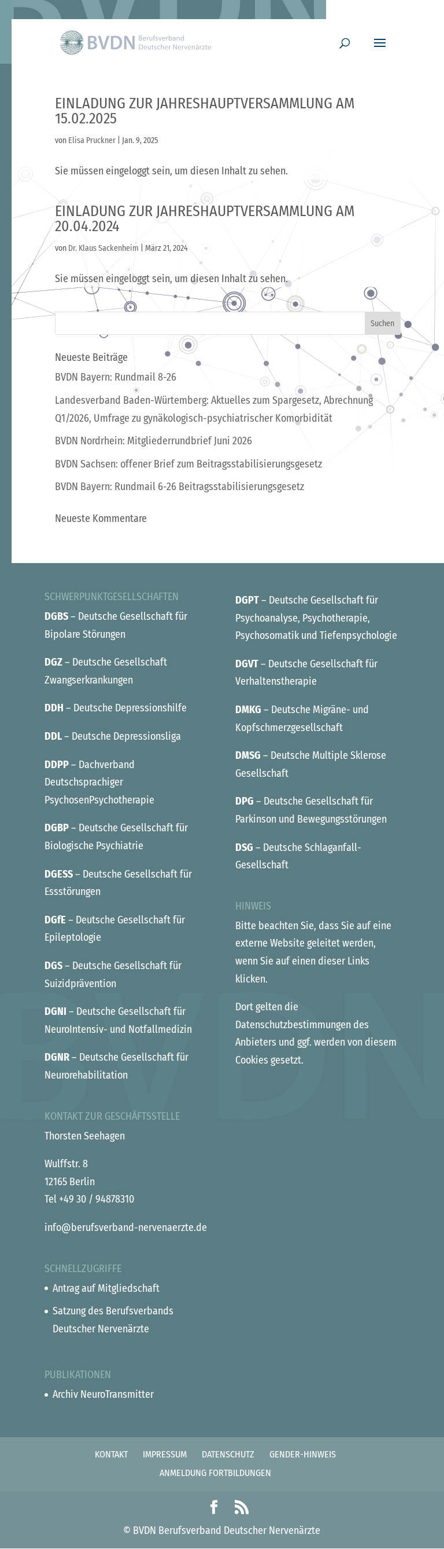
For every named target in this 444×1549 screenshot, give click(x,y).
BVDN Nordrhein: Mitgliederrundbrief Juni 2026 (153, 440)
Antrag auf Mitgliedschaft (106, 1288)
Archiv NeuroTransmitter (103, 1394)
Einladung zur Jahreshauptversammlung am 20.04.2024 (204, 218)
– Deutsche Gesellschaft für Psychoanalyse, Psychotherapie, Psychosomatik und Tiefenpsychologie (316, 618)
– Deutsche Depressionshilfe (116, 708)
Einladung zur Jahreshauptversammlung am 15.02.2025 (204, 110)
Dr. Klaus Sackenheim (103, 248)
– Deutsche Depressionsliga (113, 736)
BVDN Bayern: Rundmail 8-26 (115, 377)
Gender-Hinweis (302, 1454)
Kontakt (111, 1454)
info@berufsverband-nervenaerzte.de (126, 1227)
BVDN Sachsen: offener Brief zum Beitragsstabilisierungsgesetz (188, 464)
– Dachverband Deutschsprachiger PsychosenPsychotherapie (99, 782)
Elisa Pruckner (92, 140)
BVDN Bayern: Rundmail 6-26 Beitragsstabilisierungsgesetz (179, 486)
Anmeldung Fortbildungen (215, 1472)
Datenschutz (228, 1454)
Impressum (165, 1454)
